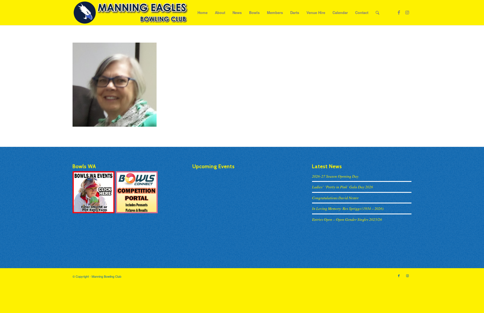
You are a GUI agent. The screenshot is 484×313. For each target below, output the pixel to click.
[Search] (377, 12)
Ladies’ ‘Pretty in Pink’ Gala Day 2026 (342, 186)
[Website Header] (131, 12)
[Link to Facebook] (399, 12)
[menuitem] (202, 12)
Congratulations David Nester (335, 197)
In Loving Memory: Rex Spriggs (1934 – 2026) (348, 208)
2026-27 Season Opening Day (335, 176)
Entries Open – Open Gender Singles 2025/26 (347, 219)
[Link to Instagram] (407, 12)
